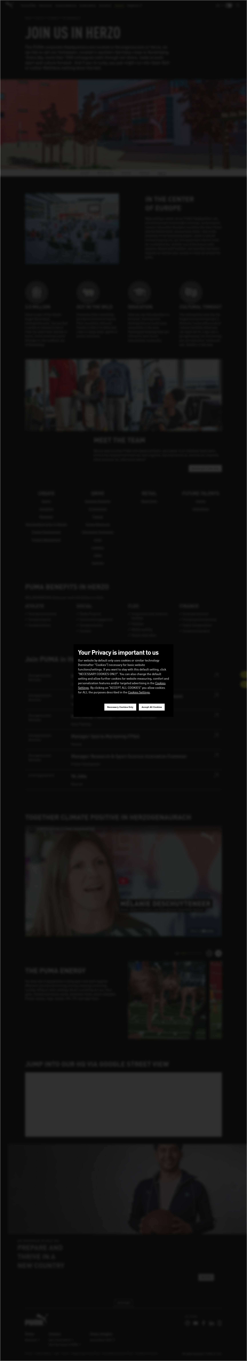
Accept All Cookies (152, 707)
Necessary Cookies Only (120, 707)
